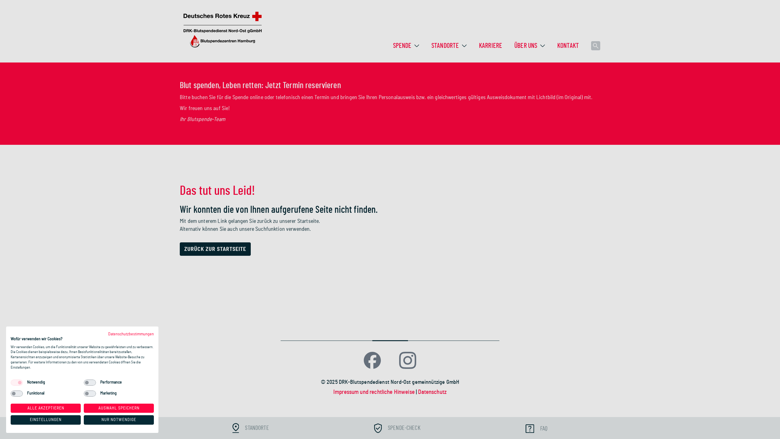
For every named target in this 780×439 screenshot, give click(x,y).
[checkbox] (17, 383)
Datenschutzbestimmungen (131, 334)
